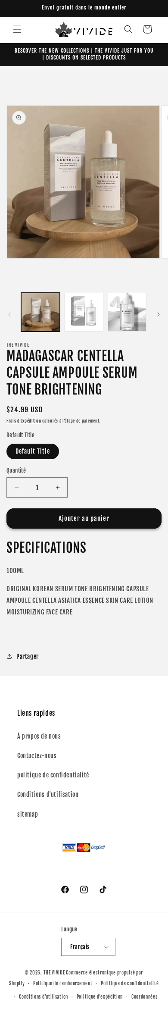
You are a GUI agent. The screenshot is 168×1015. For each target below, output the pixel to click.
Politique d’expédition (100, 997)
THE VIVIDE (54, 973)
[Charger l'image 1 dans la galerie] (40, 312)
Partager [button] (27, 656)
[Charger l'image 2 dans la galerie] (83, 312)
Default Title (33, 451)
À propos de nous (39, 736)
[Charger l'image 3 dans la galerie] (127, 312)
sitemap (27, 814)
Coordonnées (144, 997)
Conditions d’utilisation (43, 997)
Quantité (16, 470)
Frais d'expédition (23, 420)
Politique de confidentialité (130, 984)
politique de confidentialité (53, 775)
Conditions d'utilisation (47, 794)
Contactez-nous (36, 755)
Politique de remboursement (62, 984)
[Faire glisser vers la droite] (158, 314)
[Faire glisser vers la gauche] (9, 314)
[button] (17, 29)
